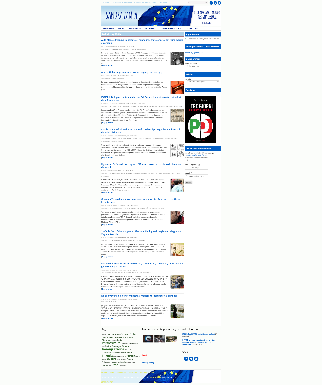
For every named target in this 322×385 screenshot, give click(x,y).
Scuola (120, 141)
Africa (133, 362)
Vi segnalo (131, 46)
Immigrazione (150, 138)
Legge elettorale (119, 362)
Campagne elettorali (171, 29)
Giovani (134, 138)
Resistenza (178, 106)
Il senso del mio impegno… (146, 3)
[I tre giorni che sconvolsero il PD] (200, 142)
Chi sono (105, 3)
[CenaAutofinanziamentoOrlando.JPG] (171, 344)
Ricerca (134, 353)
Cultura (114, 106)
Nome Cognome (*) (192, 165)
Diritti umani (131, 106)
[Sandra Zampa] (161, 25)
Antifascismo (106, 362)
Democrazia (117, 49)
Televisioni (134, 343)
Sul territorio (132, 136)
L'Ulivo (132, 334)
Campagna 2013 (139, 103)
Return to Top (107, 382)
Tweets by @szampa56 (194, 53)
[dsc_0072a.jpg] (148, 344)
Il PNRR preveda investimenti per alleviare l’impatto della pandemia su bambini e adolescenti (198, 342)
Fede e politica (125, 272)
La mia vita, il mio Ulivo (122, 3)
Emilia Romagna (126, 173)
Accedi (144, 355)
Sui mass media (127, 75)
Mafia (143, 49)
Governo (133, 49)
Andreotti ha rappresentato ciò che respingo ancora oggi (131, 72)
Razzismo (114, 141)
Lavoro (170, 138)
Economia (121, 356)
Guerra (115, 356)
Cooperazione (126, 343)
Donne (126, 346)
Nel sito (188, 79)
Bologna (108, 106)
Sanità (179, 173)
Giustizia (126, 49)
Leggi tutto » (107, 65)
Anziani (118, 359)
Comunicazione (117, 208)
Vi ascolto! (192, 29)
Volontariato (129, 350)
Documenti (150, 29)
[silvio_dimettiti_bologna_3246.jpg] (159, 344)
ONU (110, 365)
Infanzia (107, 355)
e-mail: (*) (188, 173)
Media (121, 29)
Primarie (128, 353)
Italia (139, 49)
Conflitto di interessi (131, 208)
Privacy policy (148, 363)
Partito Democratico (165, 106)
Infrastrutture (161, 138)
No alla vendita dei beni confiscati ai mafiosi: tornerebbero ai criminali (139, 295)
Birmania (123, 359)
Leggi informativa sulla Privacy (196, 155)
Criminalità (109, 49)
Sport (103, 346)
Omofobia (128, 362)
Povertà (130, 359)
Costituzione (119, 353)
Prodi (115, 365)
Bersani (104, 334)
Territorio (108, 29)
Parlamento (135, 29)
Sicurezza (104, 176)
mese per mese (191, 63)
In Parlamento (133, 299)
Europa (105, 365)
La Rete (163, 3)
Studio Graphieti (155, 377)
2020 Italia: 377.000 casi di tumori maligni (198, 334)
